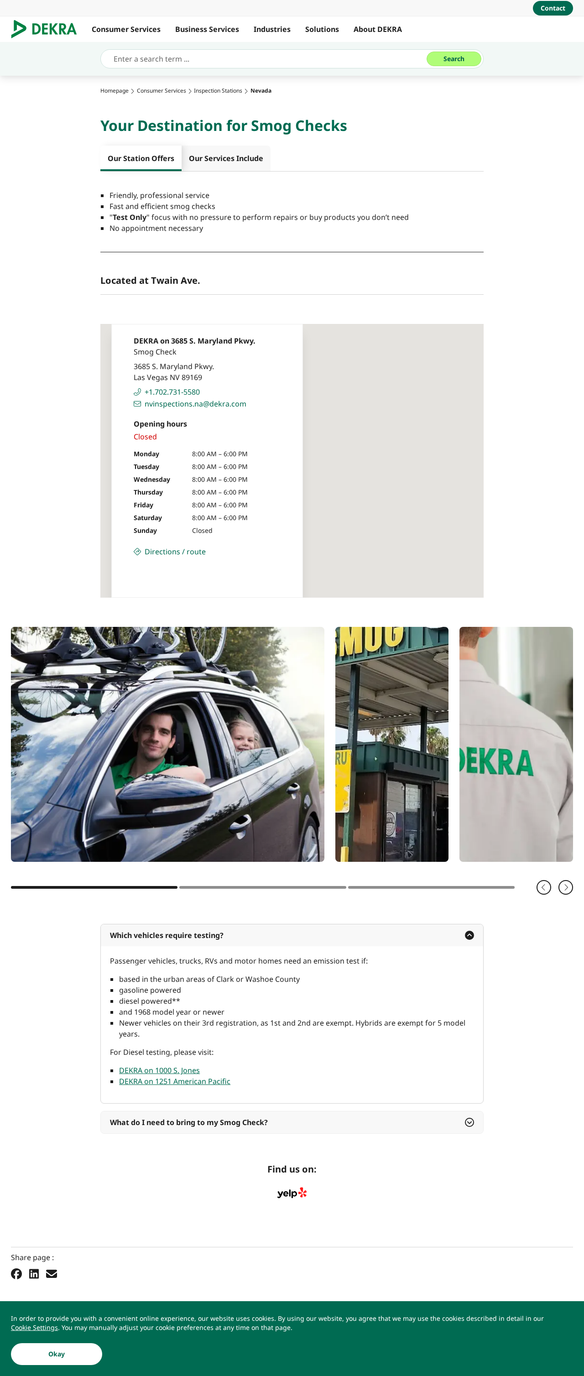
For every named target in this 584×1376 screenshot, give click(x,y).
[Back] (544, 887)
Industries (272, 29)
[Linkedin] (34, 1273)
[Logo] (47, 29)
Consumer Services (126, 29)
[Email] (51, 1273)
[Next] (565, 887)
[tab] (141, 158)
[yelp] (291, 1193)
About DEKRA (378, 29)
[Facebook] (16, 1273)
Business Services (207, 29)
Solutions (322, 29)
